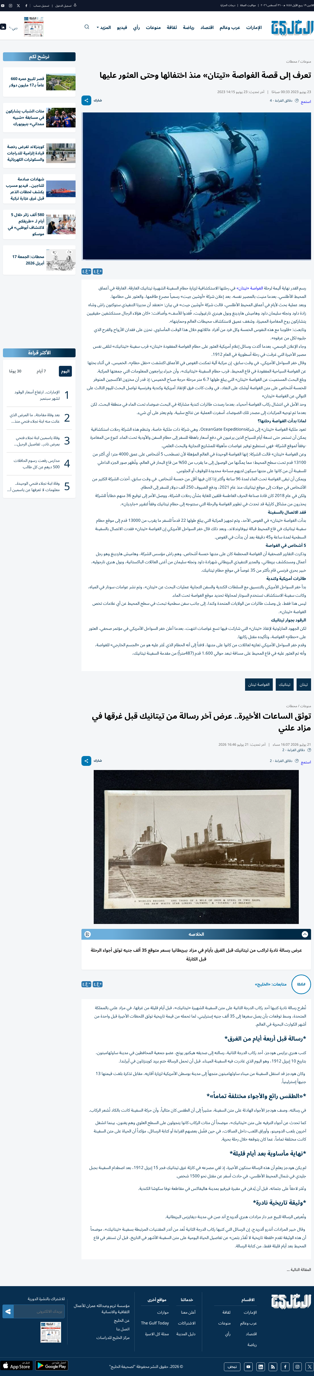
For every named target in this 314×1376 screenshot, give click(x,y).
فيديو (122, 27)
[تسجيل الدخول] (75, 6)
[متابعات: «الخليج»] (301, 984)
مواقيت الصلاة (248, 5)
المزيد (105, 27)
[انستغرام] (10, 5)
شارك (98, 100)
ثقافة (172, 27)
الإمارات (254, 27)
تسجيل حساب (41, 6)
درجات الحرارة (228, 5)
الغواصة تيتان (259, 684)
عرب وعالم (230, 27)
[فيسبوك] (26, 5)
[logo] (293, 28)
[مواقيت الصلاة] (3, 28)
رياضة (188, 27)
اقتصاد (207, 27)
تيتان (304, 684)
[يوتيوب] (2, 5)
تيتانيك (284, 684)
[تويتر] (18, 5)
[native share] (86, 100)
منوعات (153, 27)
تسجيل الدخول (63, 6)
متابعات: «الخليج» (271, 984)
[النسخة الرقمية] (34, 28)
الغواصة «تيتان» (249, 288)
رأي (136, 27)
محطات (291, 61)
